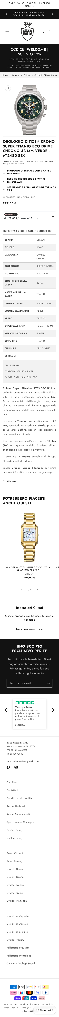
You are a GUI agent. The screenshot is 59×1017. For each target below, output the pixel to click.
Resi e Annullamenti (18, 814)
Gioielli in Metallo (17, 932)
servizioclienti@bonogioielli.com (23, 761)
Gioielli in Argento (18, 916)
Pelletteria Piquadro (18, 947)
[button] (7, 31)
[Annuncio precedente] (6, 13)
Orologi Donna (15, 885)
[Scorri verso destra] (37, 589)
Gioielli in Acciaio (17, 924)
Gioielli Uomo (15, 869)
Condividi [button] (12, 481)
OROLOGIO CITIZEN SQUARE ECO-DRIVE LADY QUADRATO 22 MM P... (29, 569)
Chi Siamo (13, 782)
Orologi (16, 75)
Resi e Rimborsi (16, 806)
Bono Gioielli (19, 1004)
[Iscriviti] (48, 683)
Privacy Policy (14, 830)
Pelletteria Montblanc (19, 955)
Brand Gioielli (15, 853)
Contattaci (12, 790)
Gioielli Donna (15, 877)
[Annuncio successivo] (52, 13)
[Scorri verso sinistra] (22, 589)
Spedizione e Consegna (20, 822)
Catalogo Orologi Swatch (21, 963)
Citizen (27, 75)
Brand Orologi (15, 861)
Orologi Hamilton (17, 901)
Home (5, 75)
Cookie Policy (15, 838)
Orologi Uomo (15, 893)
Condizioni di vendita (19, 798)
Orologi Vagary (15, 940)
